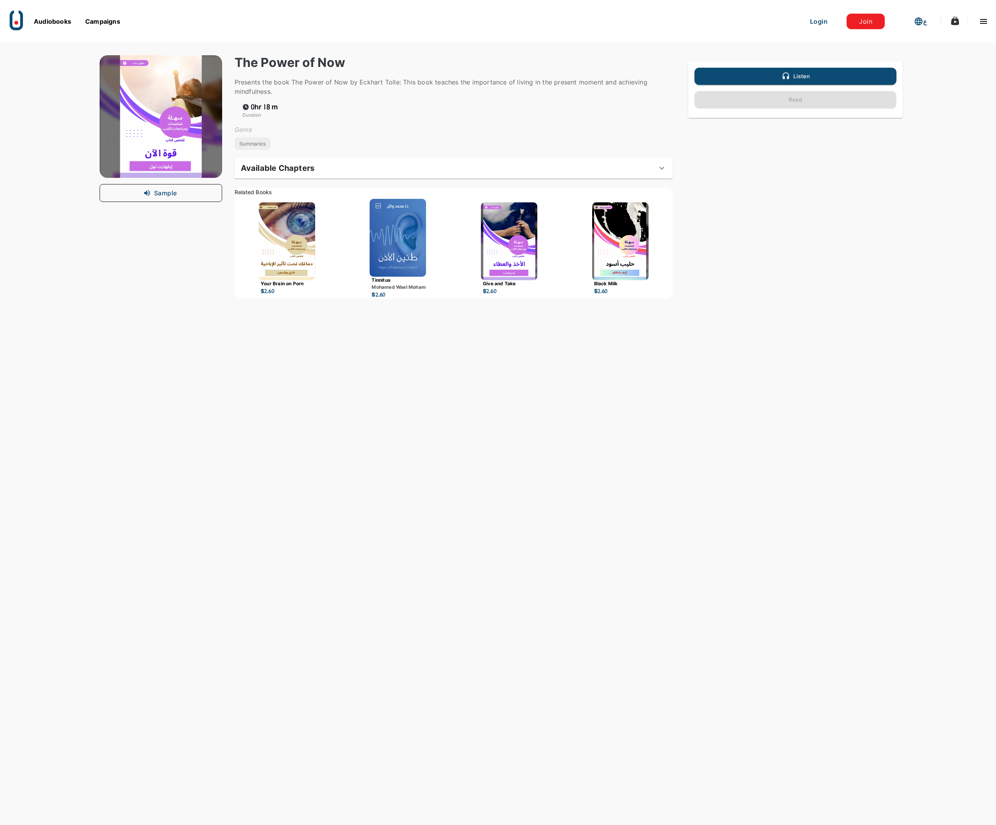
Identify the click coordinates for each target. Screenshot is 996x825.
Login (819, 21)
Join (865, 21)
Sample (165, 193)
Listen (801, 76)
